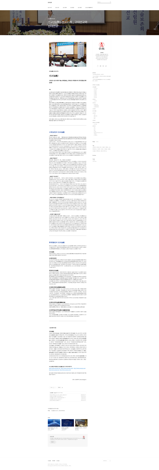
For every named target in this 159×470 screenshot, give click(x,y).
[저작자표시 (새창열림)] (62, 387)
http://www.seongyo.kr (54, 368)
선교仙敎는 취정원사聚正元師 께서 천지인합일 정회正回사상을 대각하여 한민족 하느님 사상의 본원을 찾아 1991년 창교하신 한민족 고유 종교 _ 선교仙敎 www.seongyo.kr (66, 439)
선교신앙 (50, 2)
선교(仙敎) (51, 392)
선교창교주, (94, 147)
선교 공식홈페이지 (89, 7)
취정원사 (104, 389)
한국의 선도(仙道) (106, 381)
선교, (109, 147)
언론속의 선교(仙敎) (96, 122)
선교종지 (95, 92)
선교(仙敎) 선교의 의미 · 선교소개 (55, 398)
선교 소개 (50, 7)
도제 (94, 117)
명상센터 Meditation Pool (98, 132)
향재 (94, 118)
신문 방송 (95, 124)
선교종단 (104, 393)
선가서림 (104, 442)
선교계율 (95, 94)
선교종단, (109, 149)
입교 (94, 127)
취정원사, (107, 147)
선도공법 (104, 432)
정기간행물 (94, 110)
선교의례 (94, 113)
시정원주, (103, 147)
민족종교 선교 (105, 385)
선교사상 (95, 96)
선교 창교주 (96, 88)
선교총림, (105, 149)
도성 (94, 114)
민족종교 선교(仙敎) (96, 84)
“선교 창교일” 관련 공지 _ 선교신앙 (98, 74)
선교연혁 (95, 100)
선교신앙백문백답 (106, 458)
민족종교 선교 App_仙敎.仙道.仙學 (106, 453)
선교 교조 (57, 7)
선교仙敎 (49, 460)
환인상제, (98, 147)
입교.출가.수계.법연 (106, 424)
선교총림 (104, 391)
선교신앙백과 (105, 456)
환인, (101, 147)
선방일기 (95, 133)
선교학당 (104, 438)
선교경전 (94, 108)
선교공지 (94, 120)
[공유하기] (53, 387)
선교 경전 (80, 7)
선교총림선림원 (96, 105)
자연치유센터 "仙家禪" (107, 446)
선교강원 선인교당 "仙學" (106, 435)
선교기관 (94, 102)
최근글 (94, 141)
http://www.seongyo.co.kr (65, 369)
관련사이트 (105, 460)
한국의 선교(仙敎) (106, 379)
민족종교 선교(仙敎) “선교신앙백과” (56, 396)
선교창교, (102, 149)
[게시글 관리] (55, 387)
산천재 (95, 131)
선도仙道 (57, 460)
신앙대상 (95, 91)
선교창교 (94, 99)
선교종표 (95, 93)
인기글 (97, 141)
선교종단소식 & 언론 (106, 426)
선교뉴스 (104, 430)
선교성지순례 (105, 450)
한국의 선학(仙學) (106, 383)
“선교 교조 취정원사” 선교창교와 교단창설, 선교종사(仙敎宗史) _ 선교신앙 (102, 77)
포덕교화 (94, 126)
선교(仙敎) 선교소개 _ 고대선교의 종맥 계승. (57, 397)
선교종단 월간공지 (106, 428)
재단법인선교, (95, 149)
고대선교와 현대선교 (106, 397)
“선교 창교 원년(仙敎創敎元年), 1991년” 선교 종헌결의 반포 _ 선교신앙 (101, 80)
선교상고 (104, 395)
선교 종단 (72, 7)
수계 (94, 128)
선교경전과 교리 (105, 399)
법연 (94, 130)
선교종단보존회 (96, 106)
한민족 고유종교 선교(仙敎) (54, 400)
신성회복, (98, 149)
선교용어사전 (105, 440)
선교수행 (95, 97)
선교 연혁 (65, 7)
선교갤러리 (95, 135)
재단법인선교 (96, 104)
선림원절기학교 (105, 444)
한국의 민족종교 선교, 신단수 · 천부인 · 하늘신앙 (58, 394)
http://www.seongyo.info (67, 368)
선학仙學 (53, 460)
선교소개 (55, 392)
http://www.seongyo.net (79, 368)
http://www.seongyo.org (54, 369)
